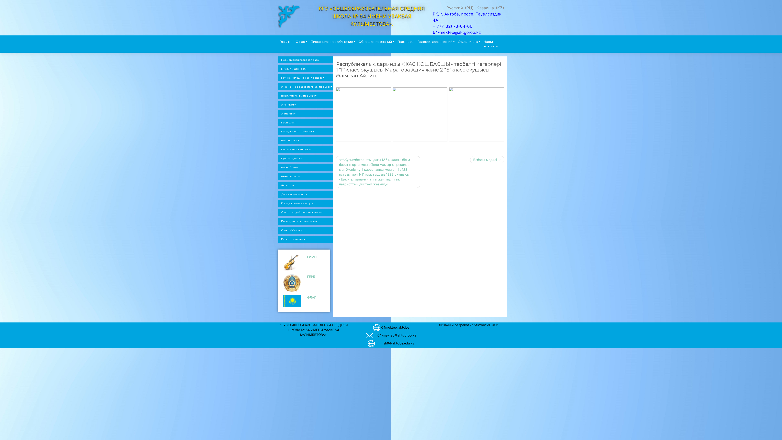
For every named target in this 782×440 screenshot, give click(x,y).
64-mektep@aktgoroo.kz (396, 335)
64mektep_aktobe (395, 327)
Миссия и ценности (293, 68)
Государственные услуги (297, 203)
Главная (286, 42)
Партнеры (405, 42)
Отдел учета (468, 42)
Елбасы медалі (485, 160)
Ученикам (287, 104)
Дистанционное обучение (332, 42)
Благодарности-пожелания (299, 221)
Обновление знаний (375, 42)
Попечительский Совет (296, 149)
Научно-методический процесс (301, 77)
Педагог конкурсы (293, 239)
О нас (300, 42)
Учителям (287, 113)
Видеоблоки (289, 167)
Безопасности (290, 176)
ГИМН (312, 257)
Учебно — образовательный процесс (306, 86)
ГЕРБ (311, 277)
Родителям (288, 122)
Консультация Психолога (297, 131)
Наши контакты (490, 44)
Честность (287, 185)
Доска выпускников (294, 194)
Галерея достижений (434, 42)
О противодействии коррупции (302, 212)
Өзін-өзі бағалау (292, 230)
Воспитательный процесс (298, 95)
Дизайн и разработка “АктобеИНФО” (468, 325)
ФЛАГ (311, 297)
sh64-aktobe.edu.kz (396, 343)
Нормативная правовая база (300, 59)
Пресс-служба (290, 158)
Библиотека (289, 140)
